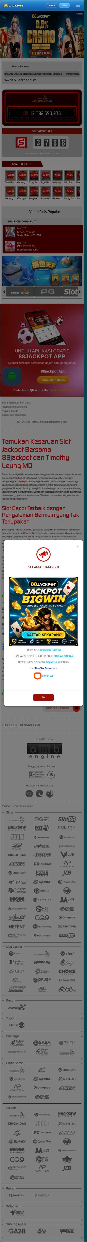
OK (43, 697)
